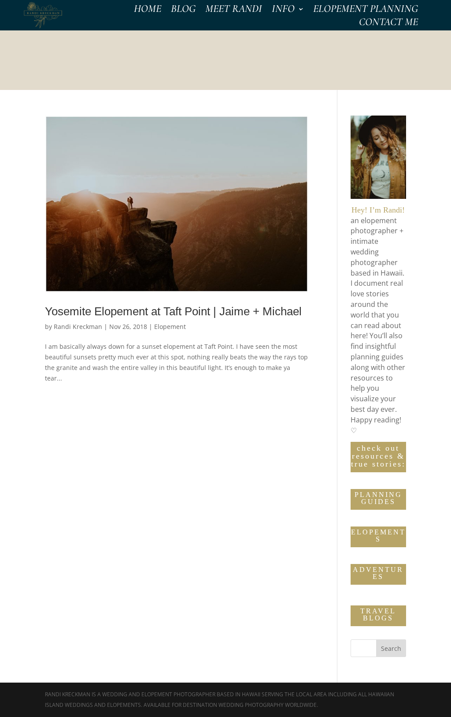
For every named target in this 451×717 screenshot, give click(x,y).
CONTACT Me (388, 23)
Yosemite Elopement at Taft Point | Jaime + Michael (173, 311)
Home (147, 10)
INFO (283, 10)
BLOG (183, 10)
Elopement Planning (365, 10)
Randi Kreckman (78, 326)
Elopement (170, 326)
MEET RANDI (233, 10)
